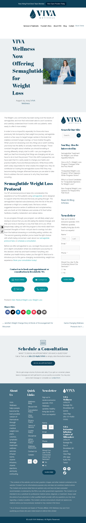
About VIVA (57, 26)
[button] (79, 135)
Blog (65, 26)
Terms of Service (31, 426)
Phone (64, 253)
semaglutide (37, 196)
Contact (71, 26)
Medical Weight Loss (24, 300)
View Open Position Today (56, 4)
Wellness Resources (32, 447)
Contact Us (32, 451)
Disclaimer (32, 436)
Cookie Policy (30, 431)
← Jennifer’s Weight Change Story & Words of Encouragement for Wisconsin (27, 323)
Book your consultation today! (25, 260)
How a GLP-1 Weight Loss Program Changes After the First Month (71, 164)
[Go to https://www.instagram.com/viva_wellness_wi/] (68, 468)
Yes (64, 269)
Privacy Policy (31, 421)
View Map (67, 414)
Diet (13, 300)
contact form (55, 378)
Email (64, 244)
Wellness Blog (31, 402)
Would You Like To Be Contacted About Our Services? (69, 264)
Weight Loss (37, 300)
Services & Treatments (31, 26)
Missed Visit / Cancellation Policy (33, 409)
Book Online (80, 26)
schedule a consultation (26, 241)
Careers (31, 455)
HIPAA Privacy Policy (31, 441)
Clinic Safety (30, 416)
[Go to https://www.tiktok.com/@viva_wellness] (64, 473)
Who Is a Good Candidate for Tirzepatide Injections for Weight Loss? (71, 182)
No (64, 273)
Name (64, 235)
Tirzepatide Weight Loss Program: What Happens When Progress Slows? (70, 173)
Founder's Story (46, 26)
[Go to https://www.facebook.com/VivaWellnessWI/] (64, 468)
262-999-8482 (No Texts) (67, 460)
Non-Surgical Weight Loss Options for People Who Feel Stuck (71, 190)
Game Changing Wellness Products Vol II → (74, 323)
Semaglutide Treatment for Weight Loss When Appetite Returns (70, 155)
